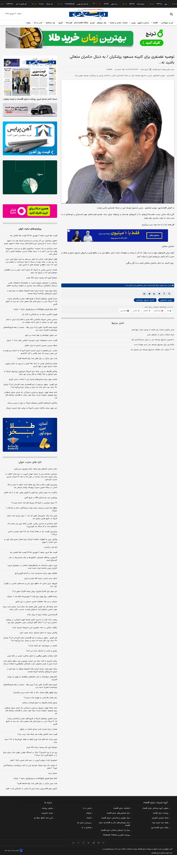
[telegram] (149, 294)
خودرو (92, 22)
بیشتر (28, 22)
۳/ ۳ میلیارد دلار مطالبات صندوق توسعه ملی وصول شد (152, 349)
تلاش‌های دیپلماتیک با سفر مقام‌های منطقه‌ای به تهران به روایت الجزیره (32, 678)
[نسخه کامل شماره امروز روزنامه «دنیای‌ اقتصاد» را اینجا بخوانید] (30, 76)
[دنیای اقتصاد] (88, 14)
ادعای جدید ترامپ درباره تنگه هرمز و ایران (40, 578)
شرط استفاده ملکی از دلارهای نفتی (160, 334)
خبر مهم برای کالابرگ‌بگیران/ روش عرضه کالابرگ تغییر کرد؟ (34, 591)
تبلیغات (88, 813)
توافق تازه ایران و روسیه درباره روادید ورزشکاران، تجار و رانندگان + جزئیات (31, 509)
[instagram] (103, 843)
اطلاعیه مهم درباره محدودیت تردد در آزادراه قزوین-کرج (36, 573)
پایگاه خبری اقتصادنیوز (159, 827)
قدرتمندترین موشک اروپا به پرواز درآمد (42, 614)
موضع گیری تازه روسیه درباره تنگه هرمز (41, 277)
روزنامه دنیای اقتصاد (160, 813)
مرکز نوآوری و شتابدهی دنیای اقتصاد (115, 818)
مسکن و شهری (143, 22)
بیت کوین (98, 4)
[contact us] (78, 843)
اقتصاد (155, 22)
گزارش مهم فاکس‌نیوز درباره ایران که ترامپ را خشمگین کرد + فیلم (31, 788)
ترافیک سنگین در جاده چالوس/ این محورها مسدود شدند (34, 627)
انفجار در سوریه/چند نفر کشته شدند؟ (42, 645)
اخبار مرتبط (117, 323)
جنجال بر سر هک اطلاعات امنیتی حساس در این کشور (36, 601)
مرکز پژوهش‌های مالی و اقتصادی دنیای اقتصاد (114, 824)
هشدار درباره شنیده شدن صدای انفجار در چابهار (38, 729)
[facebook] (164, 294)
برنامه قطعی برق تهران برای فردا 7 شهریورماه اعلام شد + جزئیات (32, 596)
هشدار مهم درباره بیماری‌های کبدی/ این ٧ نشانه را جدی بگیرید (33, 379)
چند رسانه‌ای (50, 22)
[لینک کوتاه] (169, 294)
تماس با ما (87, 808)
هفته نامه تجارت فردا (160, 822)
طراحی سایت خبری (13, 850)
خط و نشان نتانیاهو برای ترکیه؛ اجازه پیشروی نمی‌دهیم (35, 469)
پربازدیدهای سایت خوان (30, 229)
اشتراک (88, 818)
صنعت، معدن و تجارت (118, 22)
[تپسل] (68, 230)
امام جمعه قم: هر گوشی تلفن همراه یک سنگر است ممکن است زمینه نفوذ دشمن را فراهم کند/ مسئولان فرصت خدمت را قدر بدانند (30, 608)
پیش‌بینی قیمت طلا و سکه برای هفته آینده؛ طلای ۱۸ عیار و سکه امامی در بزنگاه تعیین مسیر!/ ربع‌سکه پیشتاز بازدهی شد (32, 486)
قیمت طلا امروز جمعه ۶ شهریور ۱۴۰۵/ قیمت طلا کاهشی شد (33, 235)
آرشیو (60, 22)
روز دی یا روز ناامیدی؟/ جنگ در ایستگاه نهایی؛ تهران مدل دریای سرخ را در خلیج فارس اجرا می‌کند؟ (30, 754)
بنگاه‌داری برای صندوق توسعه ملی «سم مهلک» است (154, 344)
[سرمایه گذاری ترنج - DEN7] (88, 38)
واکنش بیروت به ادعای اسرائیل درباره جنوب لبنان (38, 632)
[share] (83, 843)
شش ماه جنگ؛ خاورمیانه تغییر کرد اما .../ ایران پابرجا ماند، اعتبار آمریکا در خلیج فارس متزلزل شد (32, 517)
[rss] (88, 843)
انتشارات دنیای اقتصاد (121, 808)
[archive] (73, 843)
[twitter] (159, 294)
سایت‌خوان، (163, 285)
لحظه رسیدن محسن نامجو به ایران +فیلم (41, 345)
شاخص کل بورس (66, 4)
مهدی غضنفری (166, 300)
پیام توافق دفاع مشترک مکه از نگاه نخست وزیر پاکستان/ (35, 692)
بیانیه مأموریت (47, 813)
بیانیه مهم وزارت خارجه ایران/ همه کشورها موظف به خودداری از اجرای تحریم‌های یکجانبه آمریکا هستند (32, 292)
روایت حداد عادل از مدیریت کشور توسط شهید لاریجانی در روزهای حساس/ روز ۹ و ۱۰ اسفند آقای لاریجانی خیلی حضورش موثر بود (31, 621)
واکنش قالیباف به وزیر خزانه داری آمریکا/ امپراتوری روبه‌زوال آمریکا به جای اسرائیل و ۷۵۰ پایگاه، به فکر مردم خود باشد (30, 373)
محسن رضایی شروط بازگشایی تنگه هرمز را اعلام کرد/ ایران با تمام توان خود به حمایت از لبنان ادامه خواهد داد (31, 321)
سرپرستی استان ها (84, 822)
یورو (150, 4)
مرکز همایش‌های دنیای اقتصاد (118, 813)
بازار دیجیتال (101, 22)
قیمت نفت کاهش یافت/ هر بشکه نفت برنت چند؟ (37, 734)
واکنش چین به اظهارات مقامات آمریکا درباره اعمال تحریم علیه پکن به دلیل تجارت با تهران (30, 541)
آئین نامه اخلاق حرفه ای (43, 818)
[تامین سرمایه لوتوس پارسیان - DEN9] (30, 177)
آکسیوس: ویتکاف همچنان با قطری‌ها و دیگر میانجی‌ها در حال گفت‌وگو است (33, 559)
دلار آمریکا (33, 4)
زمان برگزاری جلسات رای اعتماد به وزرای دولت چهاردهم (153, 329)
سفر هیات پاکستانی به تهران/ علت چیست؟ (40, 697)
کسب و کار (37, 22)
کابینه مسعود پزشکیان (145, 300)
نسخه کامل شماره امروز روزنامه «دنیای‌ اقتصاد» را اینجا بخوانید (30, 99)
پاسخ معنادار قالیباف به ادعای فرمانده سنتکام (39, 702)
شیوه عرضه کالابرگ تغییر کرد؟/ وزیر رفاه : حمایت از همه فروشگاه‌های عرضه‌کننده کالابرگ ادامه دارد (30, 329)
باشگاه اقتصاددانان (81, 22)
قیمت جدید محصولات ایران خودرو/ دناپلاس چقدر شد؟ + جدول (32, 340)
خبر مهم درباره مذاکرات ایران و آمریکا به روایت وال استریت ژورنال (31, 408)
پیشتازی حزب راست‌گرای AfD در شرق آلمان (40, 497)
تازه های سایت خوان (30, 462)
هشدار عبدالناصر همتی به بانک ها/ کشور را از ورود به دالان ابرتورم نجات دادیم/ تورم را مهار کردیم (31, 365)
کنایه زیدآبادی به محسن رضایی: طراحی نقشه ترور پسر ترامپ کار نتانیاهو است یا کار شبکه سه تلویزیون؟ (32, 525)
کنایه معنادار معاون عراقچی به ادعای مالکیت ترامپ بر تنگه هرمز (32, 656)
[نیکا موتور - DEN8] (30, 110)
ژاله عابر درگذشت (50, 547)
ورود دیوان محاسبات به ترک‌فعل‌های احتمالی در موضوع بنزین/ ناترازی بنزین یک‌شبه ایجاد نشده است (32, 567)
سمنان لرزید (52, 773)
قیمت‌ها (68, 22)
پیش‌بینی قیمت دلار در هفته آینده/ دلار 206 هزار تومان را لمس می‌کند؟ (32, 533)
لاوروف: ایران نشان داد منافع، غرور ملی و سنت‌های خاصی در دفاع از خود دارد (30, 585)
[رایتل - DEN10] (30, 211)
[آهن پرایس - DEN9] (30, 138)
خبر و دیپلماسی (167, 22)
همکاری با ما (86, 827)
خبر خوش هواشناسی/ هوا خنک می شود (41, 335)
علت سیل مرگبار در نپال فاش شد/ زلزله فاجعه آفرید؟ (37, 358)
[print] (144, 294)
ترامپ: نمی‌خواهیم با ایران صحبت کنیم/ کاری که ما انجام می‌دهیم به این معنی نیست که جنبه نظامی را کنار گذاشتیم (30, 352)
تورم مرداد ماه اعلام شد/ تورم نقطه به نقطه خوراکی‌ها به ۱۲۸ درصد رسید (30, 741)
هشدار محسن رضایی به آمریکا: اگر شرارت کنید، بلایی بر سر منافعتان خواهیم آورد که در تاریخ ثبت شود (30, 271)
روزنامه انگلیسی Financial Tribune (116, 835)
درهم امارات (124, 4)
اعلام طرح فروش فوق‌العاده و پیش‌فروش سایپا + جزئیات (35, 309)
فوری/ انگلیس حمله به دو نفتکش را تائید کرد (39, 314)
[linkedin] (154, 294)
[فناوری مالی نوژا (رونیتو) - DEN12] (30, 435)
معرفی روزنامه (47, 808)
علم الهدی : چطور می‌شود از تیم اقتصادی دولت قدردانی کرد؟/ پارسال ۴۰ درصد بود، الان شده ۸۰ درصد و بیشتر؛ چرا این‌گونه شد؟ (30, 386)
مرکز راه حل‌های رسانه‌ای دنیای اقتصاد (115, 830)
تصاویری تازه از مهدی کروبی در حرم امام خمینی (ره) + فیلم (33, 760)
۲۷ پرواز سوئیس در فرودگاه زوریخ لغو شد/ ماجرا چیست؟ (34, 502)
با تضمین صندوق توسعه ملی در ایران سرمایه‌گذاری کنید (152, 339)
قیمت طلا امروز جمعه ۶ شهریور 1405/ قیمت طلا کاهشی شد (33, 552)
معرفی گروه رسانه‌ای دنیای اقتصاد (155, 808)
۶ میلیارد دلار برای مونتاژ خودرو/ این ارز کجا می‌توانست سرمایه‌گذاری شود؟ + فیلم (30, 767)
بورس (133, 22)
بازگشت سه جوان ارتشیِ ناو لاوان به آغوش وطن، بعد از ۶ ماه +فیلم (30, 492)
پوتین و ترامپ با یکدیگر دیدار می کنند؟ (41, 650)
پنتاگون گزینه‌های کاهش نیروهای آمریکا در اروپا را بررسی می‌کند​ (32, 403)
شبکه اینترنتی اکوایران (160, 818)
